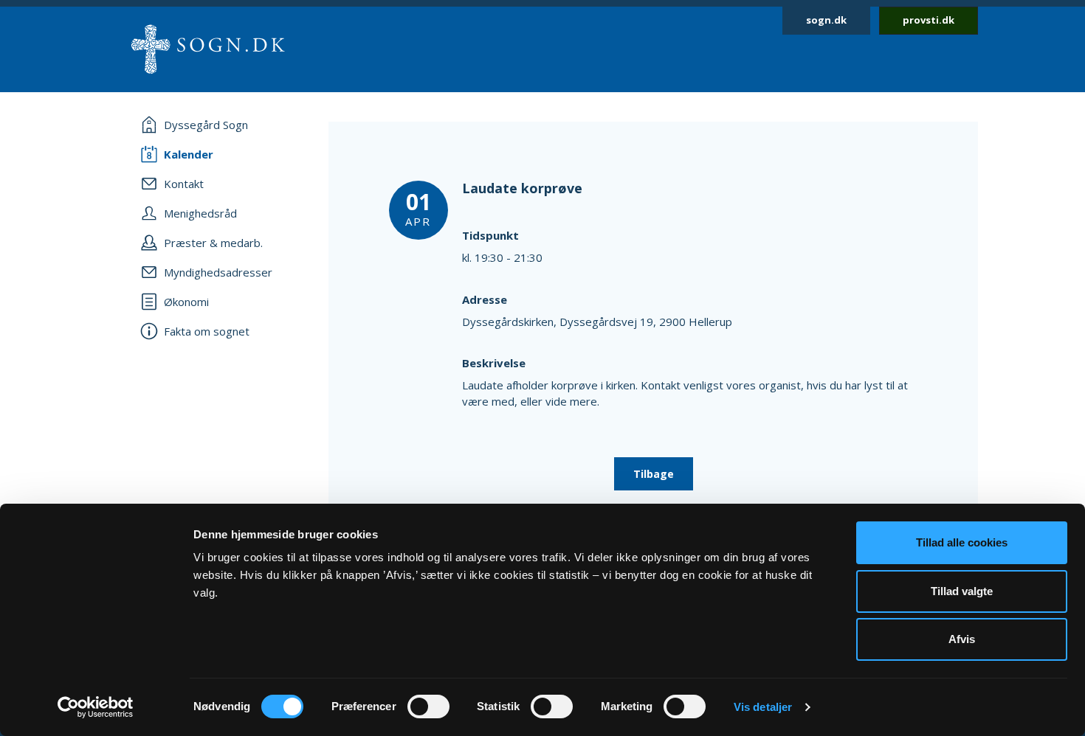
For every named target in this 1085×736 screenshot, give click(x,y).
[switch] (428, 706)
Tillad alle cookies (962, 542)
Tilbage (653, 474)
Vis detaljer (763, 707)
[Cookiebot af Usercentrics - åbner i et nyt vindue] (95, 707)
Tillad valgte (962, 591)
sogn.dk (826, 20)
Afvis (961, 639)
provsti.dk (928, 20)
